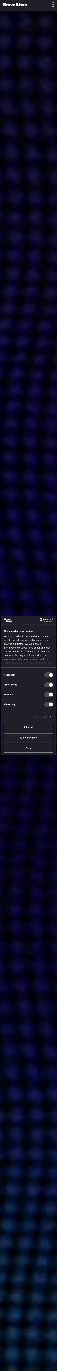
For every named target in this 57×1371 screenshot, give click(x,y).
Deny (28, 748)
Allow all (28, 727)
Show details (40, 717)
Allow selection (28, 737)
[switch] (48, 684)
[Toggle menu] (51, 4)
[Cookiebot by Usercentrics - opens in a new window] (40, 620)
